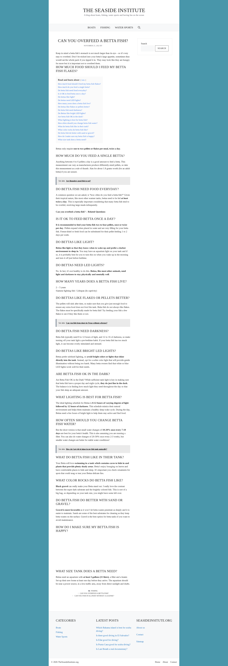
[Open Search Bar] (139, 27)
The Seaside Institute (114, 10)
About (165, 662)
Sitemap (140, 641)
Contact (139, 634)
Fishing (105, 27)
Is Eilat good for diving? (107, 640)
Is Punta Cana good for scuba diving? (113, 644)
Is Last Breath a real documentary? (111, 649)
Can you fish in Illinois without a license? (94, 596)
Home (157, 662)
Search (144, 43)
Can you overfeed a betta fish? (94, 593)
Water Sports (124, 27)
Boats (92, 27)
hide (83, 80)
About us (140, 627)
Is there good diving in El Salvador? (112, 635)
